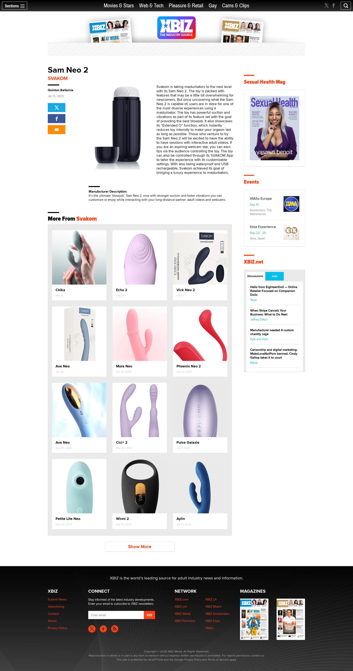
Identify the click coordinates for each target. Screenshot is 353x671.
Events (251, 182)
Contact (53, 613)
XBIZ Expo (212, 620)
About (52, 620)
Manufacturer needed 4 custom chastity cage (272, 332)
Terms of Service (218, 660)
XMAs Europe (261, 198)
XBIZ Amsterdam (217, 613)
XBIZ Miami (213, 606)
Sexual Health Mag (264, 82)
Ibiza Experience (263, 226)
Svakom (58, 78)
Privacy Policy (57, 628)
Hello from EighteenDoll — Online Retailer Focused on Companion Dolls (273, 291)
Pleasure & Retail (186, 5)
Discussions (255, 276)
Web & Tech (151, 5)
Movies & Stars (119, 5)
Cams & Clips (235, 5)
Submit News (57, 599)
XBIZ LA (211, 599)
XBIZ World (182, 613)
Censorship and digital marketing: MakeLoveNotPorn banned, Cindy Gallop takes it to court (273, 354)
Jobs (274, 276)
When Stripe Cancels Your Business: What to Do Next (268, 312)
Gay (213, 5)
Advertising (56, 606)
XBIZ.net (253, 262)
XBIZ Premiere (185, 620)
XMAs (209, 628)
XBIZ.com (181, 599)
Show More (139, 546)
